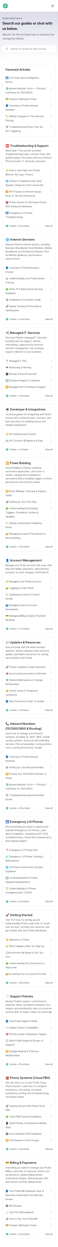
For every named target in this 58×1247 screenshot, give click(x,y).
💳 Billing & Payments (21, 1162)
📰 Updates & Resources (23, 642)
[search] (31, 49)
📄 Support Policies (19, 996)
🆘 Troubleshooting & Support (27, 146)
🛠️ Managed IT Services (23, 333)
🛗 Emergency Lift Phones (24, 822)
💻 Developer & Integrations (26, 409)
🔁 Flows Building (18, 463)
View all (48, 226)
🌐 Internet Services (20, 239)
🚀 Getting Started (19, 915)
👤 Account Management (24, 560)
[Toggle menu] (53, 6)
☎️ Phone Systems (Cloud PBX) (28, 1078)
